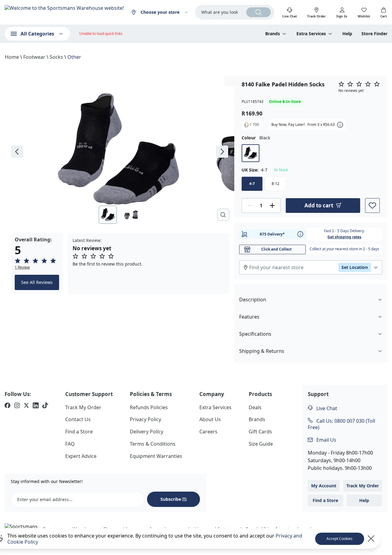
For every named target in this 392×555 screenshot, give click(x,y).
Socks (56, 57)
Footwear (34, 57)
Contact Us (78, 419)
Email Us (325, 439)
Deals (255, 407)
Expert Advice (80, 456)
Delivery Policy (146, 431)
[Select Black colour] (250, 153)
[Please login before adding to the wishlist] (372, 205)
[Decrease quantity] (250, 205)
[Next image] (222, 151)
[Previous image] (17, 151)
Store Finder (374, 33)
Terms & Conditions (152, 443)
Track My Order (83, 407)
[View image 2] (131, 215)
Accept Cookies (339, 538)
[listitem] (7, 406)
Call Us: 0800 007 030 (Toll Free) (341, 424)
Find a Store (79, 431)
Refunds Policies (149, 407)
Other (74, 57)
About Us (210, 419)
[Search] (258, 12)
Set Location (354, 267)
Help (347, 33)
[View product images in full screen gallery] (223, 215)
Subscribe (170, 499)
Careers (208, 431)
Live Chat (326, 408)
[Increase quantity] (272, 205)
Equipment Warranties (156, 456)
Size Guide (261, 443)
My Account (323, 486)
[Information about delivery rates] (300, 234)
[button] (37, 264)
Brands (257, 419)
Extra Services (215, 407)
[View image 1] (108, 215)
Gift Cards (260, 431)
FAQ (70, 443)
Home (12, 57)
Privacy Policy (145, 419)
